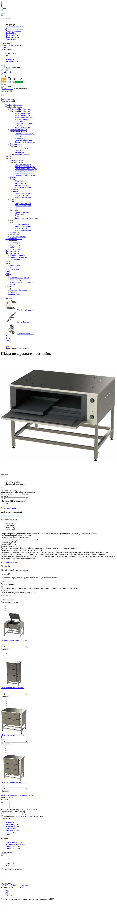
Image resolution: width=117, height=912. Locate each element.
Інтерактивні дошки (13, 846)
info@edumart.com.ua (21, 885)
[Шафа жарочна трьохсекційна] (14, 686)
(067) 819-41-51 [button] (7, 885)
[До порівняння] (6, 608)
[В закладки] (6, 606)
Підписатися (27, 814)
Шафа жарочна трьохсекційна (12, 688)
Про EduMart (10, 33)
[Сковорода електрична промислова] (14, 638)
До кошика (5, 501)
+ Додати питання (8, 582)
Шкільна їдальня (11, 562)
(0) (2, 476)
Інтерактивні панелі (13, 848)
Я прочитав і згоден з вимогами (23, 816)
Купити (25, 494)
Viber (7, 891)
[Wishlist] (2, 478)
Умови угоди (10, 39)
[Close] (7, 8)
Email (3, 593)
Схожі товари (10, 530)
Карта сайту (10, 832)
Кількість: (5, 496)
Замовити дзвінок (20, 89)
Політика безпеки (12, 37)
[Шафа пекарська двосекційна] (14, 733)
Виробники (10, 835)
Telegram (8, 895)
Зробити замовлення (9, 99)
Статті (7, 338)
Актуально (9, 298)
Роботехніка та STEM (13, 842)
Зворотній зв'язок (12, 830)
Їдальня (8, 346)
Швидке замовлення (18, 501)
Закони (8, 340)
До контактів (6, 47)
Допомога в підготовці (14, 29)
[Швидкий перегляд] (6, 610)
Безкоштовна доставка (14, 27)
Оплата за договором (13, 31)
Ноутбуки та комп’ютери (15, 844)
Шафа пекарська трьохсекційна (13, 782)
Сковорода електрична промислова (14, 640)
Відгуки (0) (9, 526)
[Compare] (4, 478)
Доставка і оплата (12, 35)
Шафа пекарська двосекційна (12, 735)
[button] (58, 6)
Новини (8, 336)
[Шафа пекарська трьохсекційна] (14, 780)
